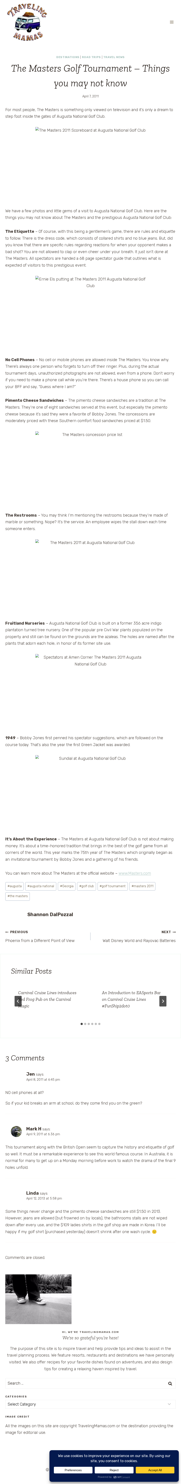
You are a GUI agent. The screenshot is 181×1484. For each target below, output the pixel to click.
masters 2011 (142, 886)
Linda (32, 1193)
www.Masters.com (135, 873)
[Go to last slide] (18, 1001)
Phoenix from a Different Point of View (40, 936)
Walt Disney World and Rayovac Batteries (139, 936)
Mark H (33, 1128)
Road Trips (91, 57)
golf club (86, 886)
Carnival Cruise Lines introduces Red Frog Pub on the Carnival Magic (47, 999)
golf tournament (113, 886)
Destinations (67, 57)
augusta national (40, 886)
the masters (18, 896)
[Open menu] (172, 22)
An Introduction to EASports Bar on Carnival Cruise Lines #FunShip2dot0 (131, 999)
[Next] (162, 1001)
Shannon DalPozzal (50, 914)
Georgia (67, 886)
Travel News (114, 57)
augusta (15, 886)
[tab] (82, 1024)
